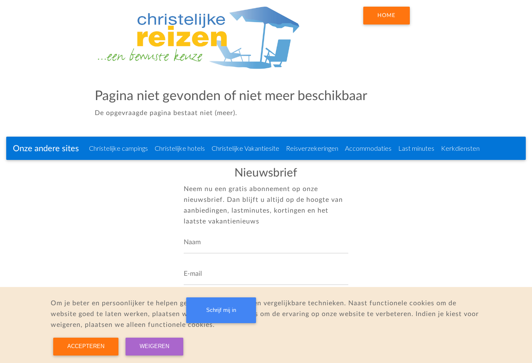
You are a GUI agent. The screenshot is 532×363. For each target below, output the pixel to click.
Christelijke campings (118, 148)
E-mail (193, 273)
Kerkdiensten (460, 148)
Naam (192, 242)
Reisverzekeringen (312, 148)
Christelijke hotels (180, 148)
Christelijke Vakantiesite (245, 148)
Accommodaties (368, 148)
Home (386, 15)
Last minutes (416, 148)
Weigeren (154, 346)
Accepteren (85, 346)
